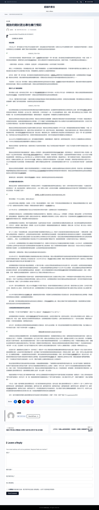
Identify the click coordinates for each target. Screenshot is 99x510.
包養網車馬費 (40, 92)
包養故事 (49, 205)
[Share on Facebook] (15, 401)
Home (6, 14)
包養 (31, 60)
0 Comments (33, 29)
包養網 (38, 58)
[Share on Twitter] (19, 401)
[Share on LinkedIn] (23, 401)
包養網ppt (54, 75)
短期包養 (32, 316)
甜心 (53, 121)
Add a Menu (49, 11)
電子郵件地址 (10, 476)
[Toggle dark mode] (81, 2)
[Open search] (77, 2)
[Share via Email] (32, 401)
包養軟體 (73, 354)
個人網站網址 (10, 483)
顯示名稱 (9, 469)
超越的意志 (49, 7)
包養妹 (15, 95)
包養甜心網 (86, 110)
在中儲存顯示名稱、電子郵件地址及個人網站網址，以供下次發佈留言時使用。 (31, 489)
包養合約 (46, 312)
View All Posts (32, 416)
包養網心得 (28, 294)
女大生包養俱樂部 (40, 171)
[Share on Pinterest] (28, 401)
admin (11, 29)
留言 (8, 452)
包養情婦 (22, 173)
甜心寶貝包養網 (33, 154)
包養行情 (59, 152)
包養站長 (10, 388)
